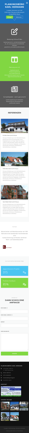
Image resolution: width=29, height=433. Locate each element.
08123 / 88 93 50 (7, 372)
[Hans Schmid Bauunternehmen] (7, 247)
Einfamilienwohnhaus (10, 135)
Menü (27, 2)
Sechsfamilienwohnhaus (11, 202)
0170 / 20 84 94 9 (7, 375)
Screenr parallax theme (10, 430)
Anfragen (9, 17)
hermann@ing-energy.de (9, 377)
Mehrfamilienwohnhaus (10, 168)
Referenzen (19, 17)
